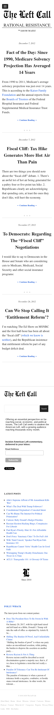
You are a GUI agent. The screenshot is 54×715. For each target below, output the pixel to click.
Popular (38, 705)
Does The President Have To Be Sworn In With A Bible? (27, 620)
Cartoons (40, 701)
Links (3, 709)
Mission (25, 701)
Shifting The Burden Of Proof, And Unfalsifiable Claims (27, 638)
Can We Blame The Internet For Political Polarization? (24, 515)
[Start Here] (5, 701)
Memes (47, 701)
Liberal (32, 701)
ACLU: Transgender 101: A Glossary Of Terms (27, 559)
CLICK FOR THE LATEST (28, 30)
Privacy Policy (47, 705)
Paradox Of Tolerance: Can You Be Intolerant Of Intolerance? (27, 671)
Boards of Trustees (17, 99)
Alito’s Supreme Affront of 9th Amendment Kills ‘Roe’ (27, 501)
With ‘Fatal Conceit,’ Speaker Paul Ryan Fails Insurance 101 (26, 541)
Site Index (15, 709)
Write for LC (19, 705)
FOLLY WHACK (12, 606)
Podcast (4, 705)
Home (13, 701)
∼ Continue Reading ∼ (27, 120)
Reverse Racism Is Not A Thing (20, 654)
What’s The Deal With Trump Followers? (24, 506)
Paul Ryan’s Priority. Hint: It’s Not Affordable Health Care (26, 531)
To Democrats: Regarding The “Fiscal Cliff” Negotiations (27, 240)
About (18, 701)
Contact (11, 705)
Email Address (12, 449)
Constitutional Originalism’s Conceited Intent (26, 509)
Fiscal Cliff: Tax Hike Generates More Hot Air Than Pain (27, 155)
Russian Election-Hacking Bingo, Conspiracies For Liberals (26, 525)
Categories (30, 705)
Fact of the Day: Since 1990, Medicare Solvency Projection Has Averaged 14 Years (27, 62)
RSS (8, 709)
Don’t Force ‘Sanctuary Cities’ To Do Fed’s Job (27, 536)
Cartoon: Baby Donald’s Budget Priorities (24, 519)
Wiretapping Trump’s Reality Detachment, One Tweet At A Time (27, 554)
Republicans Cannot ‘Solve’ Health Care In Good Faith (28, 548)
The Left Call (31, 695)
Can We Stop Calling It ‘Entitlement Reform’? (27, 313)
